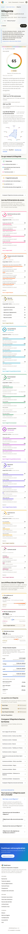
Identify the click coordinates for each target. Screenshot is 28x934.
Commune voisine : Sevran (9, 744)
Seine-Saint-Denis (10, 7)
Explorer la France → (8, 856)
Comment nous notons (6, 897)
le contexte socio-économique (12, 181)
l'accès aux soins (8, 172)
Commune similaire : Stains (9, 769)
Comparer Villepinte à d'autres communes (12, 195)
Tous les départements (6, 883)
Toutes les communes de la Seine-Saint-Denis (12, 756)
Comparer (21, 2)
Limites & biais (5, 904)
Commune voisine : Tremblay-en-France (12, 748)
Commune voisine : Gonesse (9, 740)
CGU (2, 922)
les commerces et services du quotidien (12, 168)
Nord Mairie (5, 708)
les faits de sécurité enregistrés (12, 187)
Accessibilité (4, 920)
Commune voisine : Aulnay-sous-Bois (12, 736)
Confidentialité (5, 917)
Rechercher (4, 878)
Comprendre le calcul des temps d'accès (11, 41)
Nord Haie (5, 705)
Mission (3, 913)
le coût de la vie (8, 184)
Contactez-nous (5, 906)
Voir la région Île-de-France (9, 731)
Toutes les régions (5, 881)
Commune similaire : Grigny (9, 765)
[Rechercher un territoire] (6, 2)
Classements (15, 2)
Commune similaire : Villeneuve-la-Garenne (11, 774)
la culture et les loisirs (10, 164)
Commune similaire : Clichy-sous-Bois (12, 761)
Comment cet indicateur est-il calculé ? (10, 227)
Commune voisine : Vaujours (9, 752)
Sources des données (6, 902)
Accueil (2, 7)
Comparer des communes (7, 890)
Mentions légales (5, 915)
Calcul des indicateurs (6, 899)
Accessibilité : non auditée (14, 930)
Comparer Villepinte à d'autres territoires (12, 782)
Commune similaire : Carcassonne (11, 778)
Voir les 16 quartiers (6, 715)
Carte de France (5, 886)
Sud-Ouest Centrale (8, 712)
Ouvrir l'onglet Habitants (9, 625)
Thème (23, 25)
